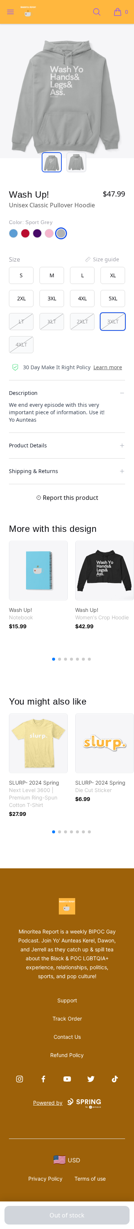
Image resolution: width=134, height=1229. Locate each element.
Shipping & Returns (33, 471)
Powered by (48, 1102)
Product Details (28, 445)
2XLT (82, 321)
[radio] (21, 275)
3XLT (113, 321)
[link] (38, 570)
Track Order (67, 1018)
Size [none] (14, 259)
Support (67, 1000)
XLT (52, 321)
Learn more (107, 367)
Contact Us (67, 1037)
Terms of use (90, 1178)
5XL (113, 298)
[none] (101, 259)
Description (23, 392)
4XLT (21, 344)
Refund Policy (67, 1055)
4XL (82, 298)
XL (113, 275)
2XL (21, 298)
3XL (52, 298)
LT (21, 321)
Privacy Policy (45, 1178)
